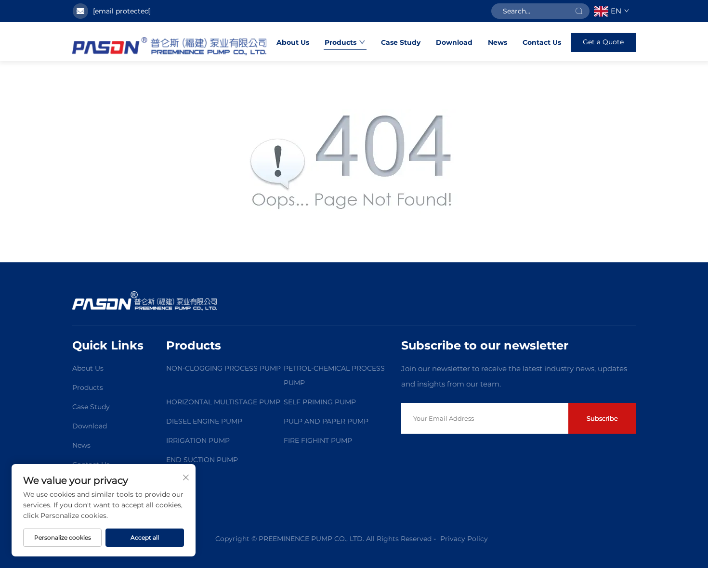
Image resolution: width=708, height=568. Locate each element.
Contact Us (542, 42)
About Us (292, 42)
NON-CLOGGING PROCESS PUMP (223, 368)
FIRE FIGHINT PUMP (318, 440)
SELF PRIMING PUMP (320, 402)
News (497, 42)
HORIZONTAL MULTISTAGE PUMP (223, 402)
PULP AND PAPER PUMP (326, 421)
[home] (169, 46)
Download (454, 42)
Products (340, 42)
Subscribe (602, 418)
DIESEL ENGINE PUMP (204, 421)
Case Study (400, 42)
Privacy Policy (464, 538)
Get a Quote (603, 42)
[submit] (579, 11)
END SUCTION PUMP (202, 459)
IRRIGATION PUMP (198, 440)
